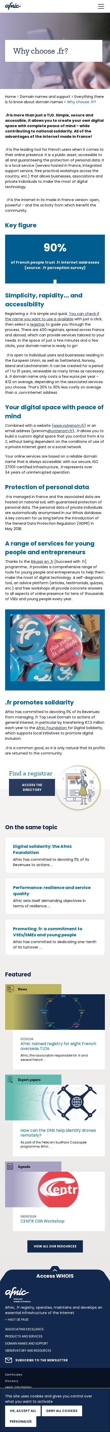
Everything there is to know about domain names (54, 99)
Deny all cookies (62, 1411)
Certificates (13, 1374)
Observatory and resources (28, 1351)
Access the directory (32, 787)
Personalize (21, 1421)
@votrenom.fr (59, 430)
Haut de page (18, 1320)
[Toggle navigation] (101, 6)
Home (11, 96)
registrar (37, 324)
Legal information (18, 1387)
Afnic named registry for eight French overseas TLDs (58, 1046)
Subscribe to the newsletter (41, 1360)
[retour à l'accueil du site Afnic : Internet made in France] (55, 1294)
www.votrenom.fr (68, 425)
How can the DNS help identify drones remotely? (58, 1132)
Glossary (11, 1381)
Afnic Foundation (52, 727)
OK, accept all (23, 1411)
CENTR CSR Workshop (42, 1221)
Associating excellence (24, 1330)
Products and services (23, 1337)
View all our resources (55, 1246)
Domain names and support (45, 96)
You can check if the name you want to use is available (52, 316)
